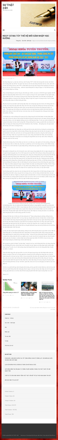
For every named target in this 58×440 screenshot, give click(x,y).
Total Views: (8, 405)
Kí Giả (12, 78)
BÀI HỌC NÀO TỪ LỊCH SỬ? (12, 380)
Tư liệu (6, 341)
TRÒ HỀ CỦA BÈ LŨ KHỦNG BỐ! (11, 307)
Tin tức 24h (7, 336)
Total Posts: (8, 414)
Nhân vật (7, 332)
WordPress (52, 435)
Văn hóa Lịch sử (9, 345)
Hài (5, 327)
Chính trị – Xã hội (9, 318)
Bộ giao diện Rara (38, 435)
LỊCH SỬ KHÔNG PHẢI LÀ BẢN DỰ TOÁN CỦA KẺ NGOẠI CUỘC (20, 364)
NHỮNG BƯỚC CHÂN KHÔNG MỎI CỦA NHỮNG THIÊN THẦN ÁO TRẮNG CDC (29, 294)
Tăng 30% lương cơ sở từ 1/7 (11, 292)
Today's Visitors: (9, 400)
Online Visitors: (9, 391)
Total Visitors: (8, 409)
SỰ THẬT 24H (8, 6)
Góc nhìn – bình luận (10, 322)
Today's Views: (9, 396)
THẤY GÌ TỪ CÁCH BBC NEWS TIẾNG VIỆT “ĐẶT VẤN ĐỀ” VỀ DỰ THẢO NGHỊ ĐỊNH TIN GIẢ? (28, 375)
